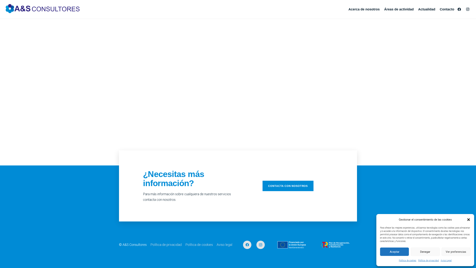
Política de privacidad (428, 260)
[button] (468, 219)
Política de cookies (407, 260)
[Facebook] (459, 9)
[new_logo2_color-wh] (42, 9)
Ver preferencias (456, 251)
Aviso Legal (446, 260)
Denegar (425, 251)
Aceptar (394, 251)
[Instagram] (467, 9)
